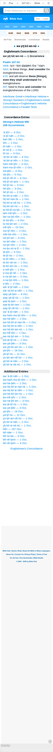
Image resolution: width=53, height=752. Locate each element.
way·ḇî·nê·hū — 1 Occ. (16, 308)
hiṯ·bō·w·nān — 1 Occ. (16, 195)
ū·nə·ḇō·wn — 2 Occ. (15, 276)
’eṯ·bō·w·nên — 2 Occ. (16, 160)
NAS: (6, 69)
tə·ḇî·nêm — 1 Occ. (14, 258)
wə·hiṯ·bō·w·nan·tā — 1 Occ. (20, 322)
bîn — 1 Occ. (10, 142)
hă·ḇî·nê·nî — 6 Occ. (15, 178)
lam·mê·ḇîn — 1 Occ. (15, 213)
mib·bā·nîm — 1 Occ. (15, 234)
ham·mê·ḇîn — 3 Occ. (16, 164)
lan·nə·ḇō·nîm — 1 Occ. (17, 216)
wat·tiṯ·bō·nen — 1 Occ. (17, 304)
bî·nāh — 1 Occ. (12, 146)
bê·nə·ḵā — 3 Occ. (14, 436)
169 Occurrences (13, 125)
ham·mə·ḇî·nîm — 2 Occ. (18, 167)
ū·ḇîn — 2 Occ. (12, 283)
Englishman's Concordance (26, 448)
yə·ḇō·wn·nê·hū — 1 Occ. (18, 357)
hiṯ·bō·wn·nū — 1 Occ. (16, 206)
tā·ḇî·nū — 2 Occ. (13, 255)
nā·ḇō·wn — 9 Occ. (14, 237)
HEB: (6, 65)
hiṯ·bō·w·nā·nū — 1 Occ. (17, 202)
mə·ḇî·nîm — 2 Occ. (15, 230)
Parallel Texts (29, 107)
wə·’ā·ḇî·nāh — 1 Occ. (16, 311)
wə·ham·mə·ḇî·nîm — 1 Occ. (20, 315)
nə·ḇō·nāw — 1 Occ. (15, 241)
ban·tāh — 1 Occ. (13, 139)
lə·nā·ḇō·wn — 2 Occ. (16, 223)
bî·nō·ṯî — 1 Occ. (13, 150)
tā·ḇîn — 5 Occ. (12, 252)
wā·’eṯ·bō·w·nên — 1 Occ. (18, 290)
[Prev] (3, 344)
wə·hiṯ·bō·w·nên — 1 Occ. (18, 325)
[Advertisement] (26, 507)
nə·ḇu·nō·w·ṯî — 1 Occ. (16, 248)
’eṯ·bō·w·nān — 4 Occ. (16, 156)
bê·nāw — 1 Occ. (13, 432)
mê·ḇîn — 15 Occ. (13, 227)
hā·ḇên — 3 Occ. (13, 171)
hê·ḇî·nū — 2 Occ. (14, 192)
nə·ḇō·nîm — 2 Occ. (15, 244)
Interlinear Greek (13, 96)
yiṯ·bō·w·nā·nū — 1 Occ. (17, 364)
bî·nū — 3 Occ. (12, 153)
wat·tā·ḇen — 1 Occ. (15, 301)
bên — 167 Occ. (12, 429)
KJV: (5, 76)
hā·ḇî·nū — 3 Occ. (14, 185)
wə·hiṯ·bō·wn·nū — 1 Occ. (18, 329)
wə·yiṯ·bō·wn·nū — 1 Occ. (18, 347)
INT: (5, 86)
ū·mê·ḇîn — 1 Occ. (14, 269)
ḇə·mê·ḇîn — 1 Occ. (15, 332)
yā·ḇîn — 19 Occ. (13, 350)
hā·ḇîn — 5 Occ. (12, 174)
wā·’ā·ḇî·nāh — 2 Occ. (16, 287)
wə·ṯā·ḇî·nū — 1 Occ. (15, 339)
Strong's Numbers (13, 100)
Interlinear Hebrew (36, 96)
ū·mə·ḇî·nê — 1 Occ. (15, 273)
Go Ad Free (5, 745)
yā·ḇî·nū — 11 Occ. (14, 354)
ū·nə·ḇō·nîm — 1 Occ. (16, 280)
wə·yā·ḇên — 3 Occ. (15, 343)
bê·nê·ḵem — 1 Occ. (15, 439)
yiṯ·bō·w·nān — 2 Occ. (16, 361)
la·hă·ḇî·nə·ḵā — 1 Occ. (17, 209)
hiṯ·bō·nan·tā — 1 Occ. (16, 199)
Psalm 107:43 (11, 62)
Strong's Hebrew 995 (16, 121)
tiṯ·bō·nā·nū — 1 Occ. (15, 262)
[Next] (49, 344)
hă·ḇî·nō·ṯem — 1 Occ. (16, 181)
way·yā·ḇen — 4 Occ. (15, 294)
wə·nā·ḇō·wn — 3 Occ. (16, 336)
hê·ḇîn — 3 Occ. (12, 188)
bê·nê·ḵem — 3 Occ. (15, 443)
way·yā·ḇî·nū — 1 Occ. (16, 297)
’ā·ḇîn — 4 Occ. (12, 132)
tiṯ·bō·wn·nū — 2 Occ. (16, 266)
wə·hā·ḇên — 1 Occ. (15, 318)
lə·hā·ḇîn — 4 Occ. (14, 220)
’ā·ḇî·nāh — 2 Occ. (14, 135)
